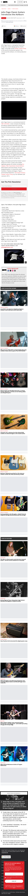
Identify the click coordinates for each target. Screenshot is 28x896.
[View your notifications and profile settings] (15, 2)
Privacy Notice (18, 193)
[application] (14, 110)
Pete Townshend (10, 166)
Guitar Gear (4, 8)
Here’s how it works (9, 22)
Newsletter (24, 26)
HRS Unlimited (5, 124)
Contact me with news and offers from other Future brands (14, 877)
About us (3, 882)
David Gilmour (20, 166)
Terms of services (16, 192)
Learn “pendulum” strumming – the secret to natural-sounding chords (14, 825)
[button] (1, 2)
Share (4, 26)
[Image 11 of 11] (23, 256)
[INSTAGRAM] (13, 270)
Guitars (9, 8)
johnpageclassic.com (7, 247)
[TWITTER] (11, 270)
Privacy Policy (18, 886)
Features (4, 18)
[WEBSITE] (15, 270)
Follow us (17, 26)
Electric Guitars (15, 8)
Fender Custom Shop (20, 48)
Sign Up (14, 881)
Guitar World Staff (12, 18)
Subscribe (20, 1)
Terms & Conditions (12, 886)
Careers (3, 884)
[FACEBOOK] (8, 270)
